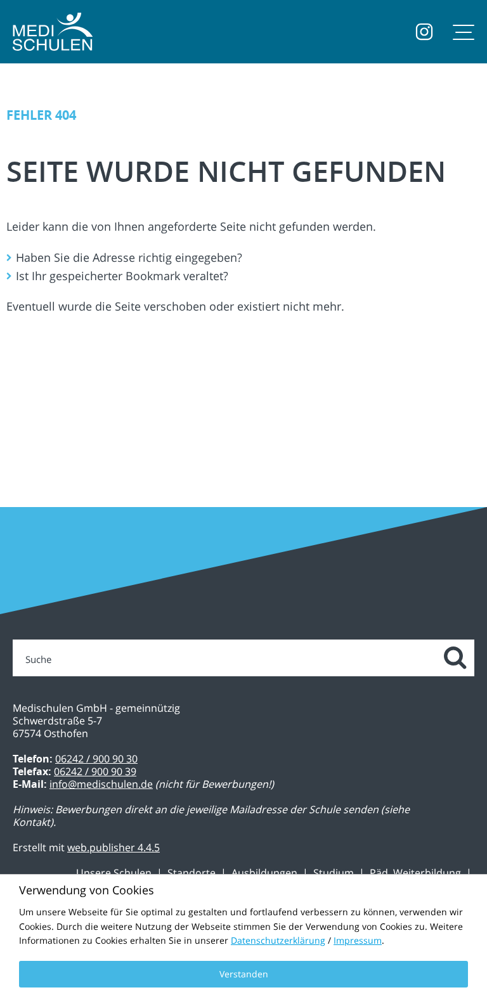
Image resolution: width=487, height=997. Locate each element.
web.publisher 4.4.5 (113, 847)
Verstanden (243, 974)
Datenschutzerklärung (278, 940)
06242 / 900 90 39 (95, 771)
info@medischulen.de (101, 784)
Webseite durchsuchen (453, 658)
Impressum (358, 940)
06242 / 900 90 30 (96, 759)
